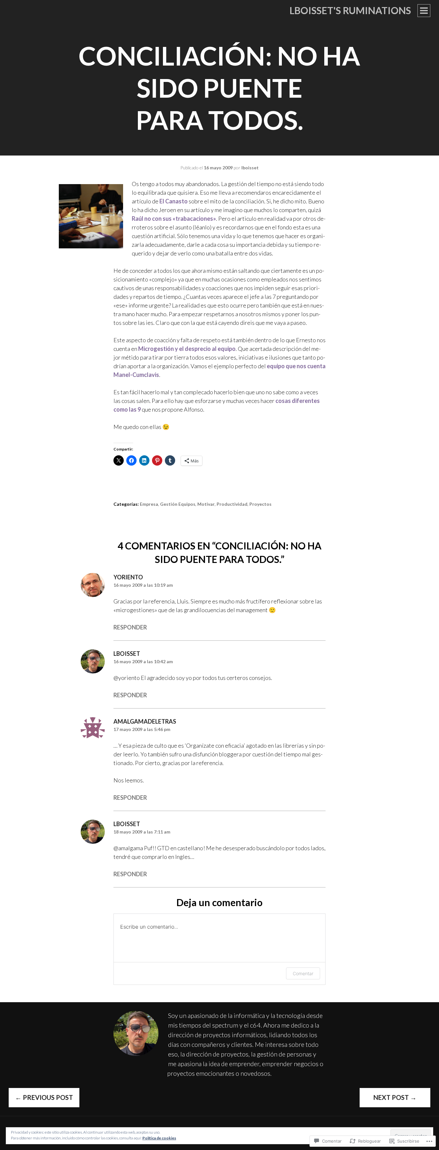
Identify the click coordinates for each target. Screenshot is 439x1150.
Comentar (303, 973)
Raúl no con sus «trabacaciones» (174, 218)
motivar (206, 504)
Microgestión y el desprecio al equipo (187, 348)
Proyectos (260, 504)
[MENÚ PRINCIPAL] (423, 10)
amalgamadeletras (144, 721)
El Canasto (173, 201)
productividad (232, 504)
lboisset (250, 167)
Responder (130, 627)
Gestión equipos (177, 504)
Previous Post (44, 1097)
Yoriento (128, 577)
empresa (149, 504)
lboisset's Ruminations (350, 10)
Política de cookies (159, 1138)
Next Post (395, 1097)
